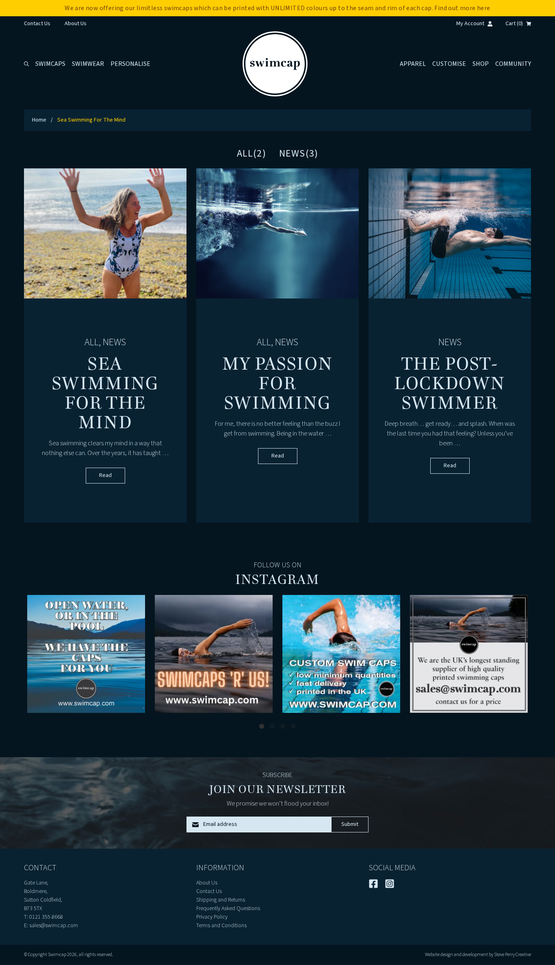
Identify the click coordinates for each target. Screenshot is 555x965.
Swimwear (88, 63)
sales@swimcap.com (53, 925)
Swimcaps (50, 63)
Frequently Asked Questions (228, 908)
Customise (449, 63)
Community (513, 63)
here (483, 8)
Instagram (277, 579)
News (114, 342)
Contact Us (37, 24)
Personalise (130, 63)
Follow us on (277, 565)
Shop (481, 63)
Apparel (413, 63)
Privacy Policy (212, 917)
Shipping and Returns (220, 900)
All (92, 342)
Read (105, 475)
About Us (76, 24)
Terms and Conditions (221, 925)
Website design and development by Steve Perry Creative (478, 954)
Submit (349, 824)
